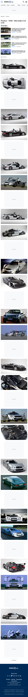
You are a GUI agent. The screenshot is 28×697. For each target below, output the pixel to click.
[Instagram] (16, 675)
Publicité (13, 679)
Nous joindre (19, 679)
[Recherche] (23, 2)
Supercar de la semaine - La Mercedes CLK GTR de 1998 (18, 51)
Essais (8, 5)
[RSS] (20, 675)
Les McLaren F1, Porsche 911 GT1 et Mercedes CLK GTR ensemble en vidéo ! (18, 30)
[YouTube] (18, 675)
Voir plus (14, 660)
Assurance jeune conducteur (14, 682)
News (13, 38)
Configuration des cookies (9, 691)
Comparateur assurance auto (14, 684)
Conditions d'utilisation (19, 691)
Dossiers (13, 5)
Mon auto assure (14, 683)
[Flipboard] (12, 675)
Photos (23, 5)
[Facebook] (7, 675)
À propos (8, 679)
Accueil (2, 16)
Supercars (13, 32)
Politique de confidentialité (9, 689)
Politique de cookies (20, 689)
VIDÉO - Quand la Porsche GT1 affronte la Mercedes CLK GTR (19, 37)
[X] (9, 675)
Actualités (3, 5)
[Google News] (14, 675)
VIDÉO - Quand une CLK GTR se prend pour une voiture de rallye (19, 44)
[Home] (9, 2)
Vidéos (19, 5)
